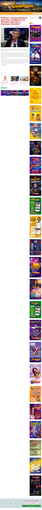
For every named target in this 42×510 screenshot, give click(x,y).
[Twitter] (35, 13)
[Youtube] (37, 13)
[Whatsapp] (41, 13)
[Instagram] (39, 13)
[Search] (40, 18)
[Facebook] (33, 13)
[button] (6, 13)
